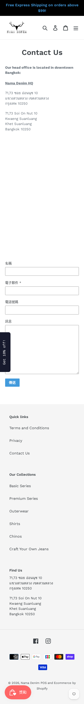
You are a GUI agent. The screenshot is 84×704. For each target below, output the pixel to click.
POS (44, 683)
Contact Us (19, 453)
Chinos (15, 536)
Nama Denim (30, 683)
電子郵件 (13, 283)
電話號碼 (11, 302)
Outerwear (19, 511)
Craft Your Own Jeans (29, 549)
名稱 (8, 263)
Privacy (15, 440)
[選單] (76, 27)
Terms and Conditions (29, 428)
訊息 (8, 321)
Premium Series (23, 498)
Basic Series (20, 486)
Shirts (14, 524)
